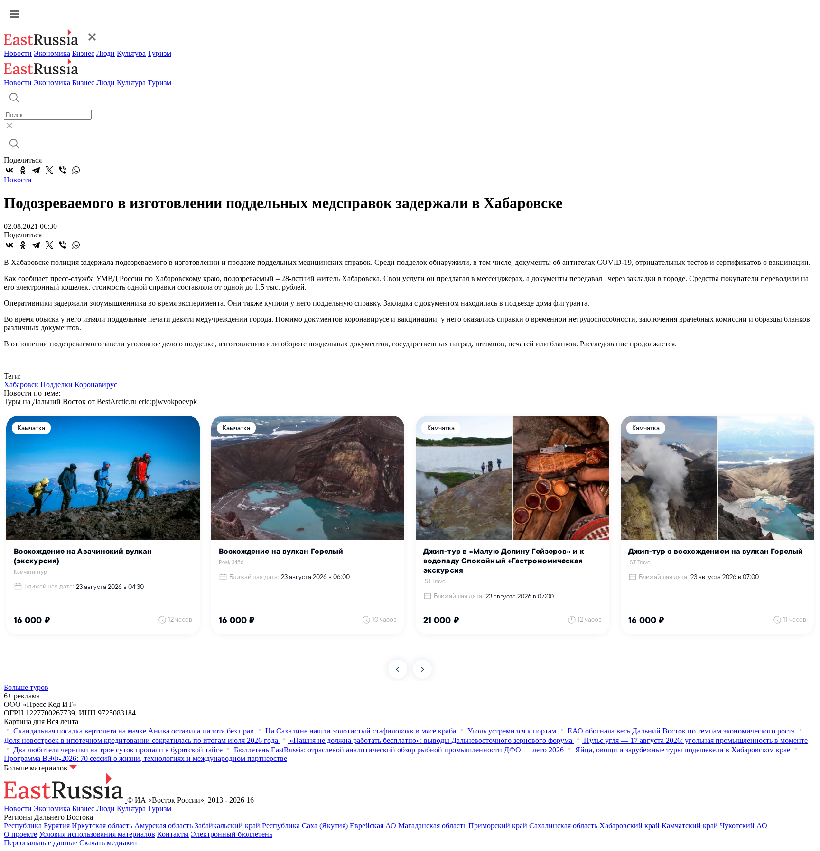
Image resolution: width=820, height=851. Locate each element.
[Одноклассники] (22, 170)
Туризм (159, 53)
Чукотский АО (743, 826)
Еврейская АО (373, 826)
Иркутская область (102, 826)
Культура (131, 53)
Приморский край (497, 826)
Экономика (52, 53)
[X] (49, 170)
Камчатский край (690, 826)
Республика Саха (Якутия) (305, 826)
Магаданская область (432, 826)
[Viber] (62, 170)
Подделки (56, 384)
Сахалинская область (563, 826)
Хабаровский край (629, 826)
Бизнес (83, 53)
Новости (18, 53)
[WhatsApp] (76, 170)
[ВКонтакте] (9, 170)
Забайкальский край (227, 826)
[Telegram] (36, 170)
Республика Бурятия (37, 826)
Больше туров (26, 687)
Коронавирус (96, 384)
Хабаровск (21, 384)
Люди (105, 53)
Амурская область (163, 826)
